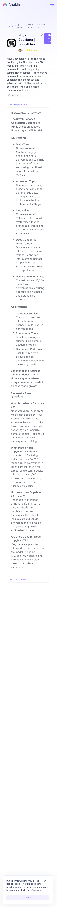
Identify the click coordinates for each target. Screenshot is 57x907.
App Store (20, 26)
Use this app (50, 38)
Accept (28, 897)
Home (10, 26)
